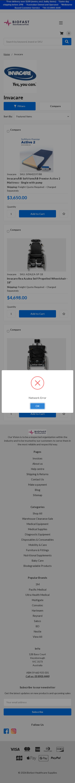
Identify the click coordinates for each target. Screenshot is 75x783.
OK (37, 406)
